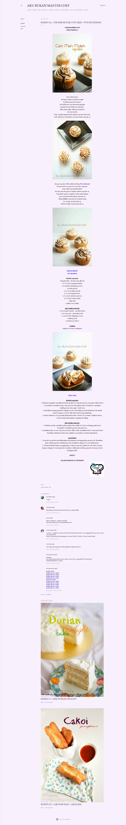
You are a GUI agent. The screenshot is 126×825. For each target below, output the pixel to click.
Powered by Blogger (64, 819)
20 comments (49, 702)
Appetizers (65, 10)
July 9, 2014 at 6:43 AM (52, 525)
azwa (48, 518)
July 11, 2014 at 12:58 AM (52, 549)
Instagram (78, 10)
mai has (48, 544)
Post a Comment (46, 594)
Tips (71, 10)
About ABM (37, 10)
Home (29, 10)
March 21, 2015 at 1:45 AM (53, 563)
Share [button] (22, 19)
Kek (21, 29)
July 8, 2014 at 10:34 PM (52, 512)
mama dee (49, 530)
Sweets (45, 10)
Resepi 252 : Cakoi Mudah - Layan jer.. (61, 804)
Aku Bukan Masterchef (48, 5)
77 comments (49, 807)
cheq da (48, 507)
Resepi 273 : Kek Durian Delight (59, 698)
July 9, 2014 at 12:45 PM (52, 539)
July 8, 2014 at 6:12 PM (52, 502)
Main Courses (54, 10)
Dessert (23, 26)
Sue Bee (49, 497)
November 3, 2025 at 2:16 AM (54, 590)
